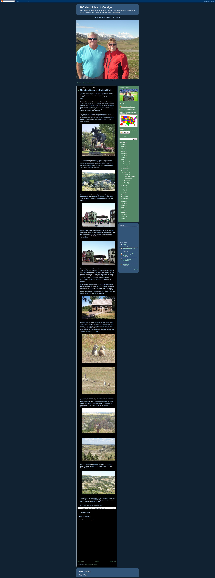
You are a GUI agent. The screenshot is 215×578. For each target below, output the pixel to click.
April (124, 192)
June (124, 187)
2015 (122, 208)
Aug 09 (126, 174)
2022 (122, 153)
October (125, 166)
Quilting (125, 244)
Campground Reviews (89, 82)
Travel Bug (126, 264)
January (125, 198)
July (124, 185)
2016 (122, 205)
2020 (122, 157)
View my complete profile (128, 109)
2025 (122, 146)
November (126, 164)
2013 (122, 212)
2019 (122, 159)
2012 (122, 214)
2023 (122, 151)
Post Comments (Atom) (91, 564)
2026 (122, 144)
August (125, 170)
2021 (122, 155)
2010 (122, 218)
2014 (122, 210)
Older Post (113, 561)
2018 (122, 201)
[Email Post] (113, 508)
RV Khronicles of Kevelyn (96, 7)
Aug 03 (126, 180)
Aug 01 (126, 183)
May (124, 190)
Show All (135, 269)
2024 (122, 149)
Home (79, 82)
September (126, 168)
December (126, 161)
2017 (122, 203)
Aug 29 (126, 172)
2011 (122, 216)
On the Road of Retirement (127, 259)
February (125, 196)
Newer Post (81, 561)
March (124, 194)
